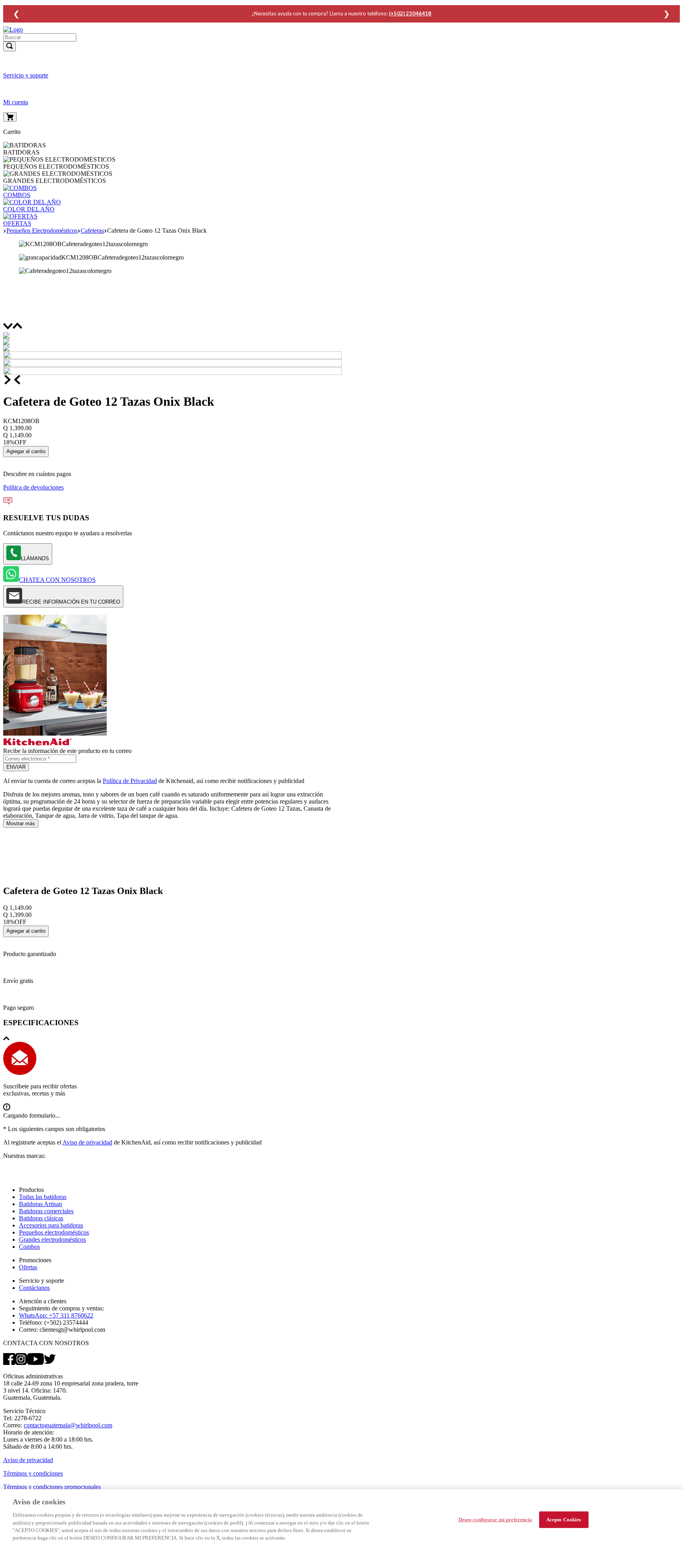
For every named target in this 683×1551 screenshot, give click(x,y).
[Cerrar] (670, 1519)
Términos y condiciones (33, 1473)
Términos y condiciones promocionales (52, 1486)
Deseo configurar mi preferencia (495, 1520)
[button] (341, 54)
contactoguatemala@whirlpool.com (68, 1425)
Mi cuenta (15, 102)
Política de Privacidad (130, 780)
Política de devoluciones (33, 487)
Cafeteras (92, 230)
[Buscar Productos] (9, 46)
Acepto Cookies (563, 1520)
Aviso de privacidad (87, 1142)
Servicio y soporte (25, 75)
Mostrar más (20, 823)
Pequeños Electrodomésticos (41, 230)
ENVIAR (16, 767)
